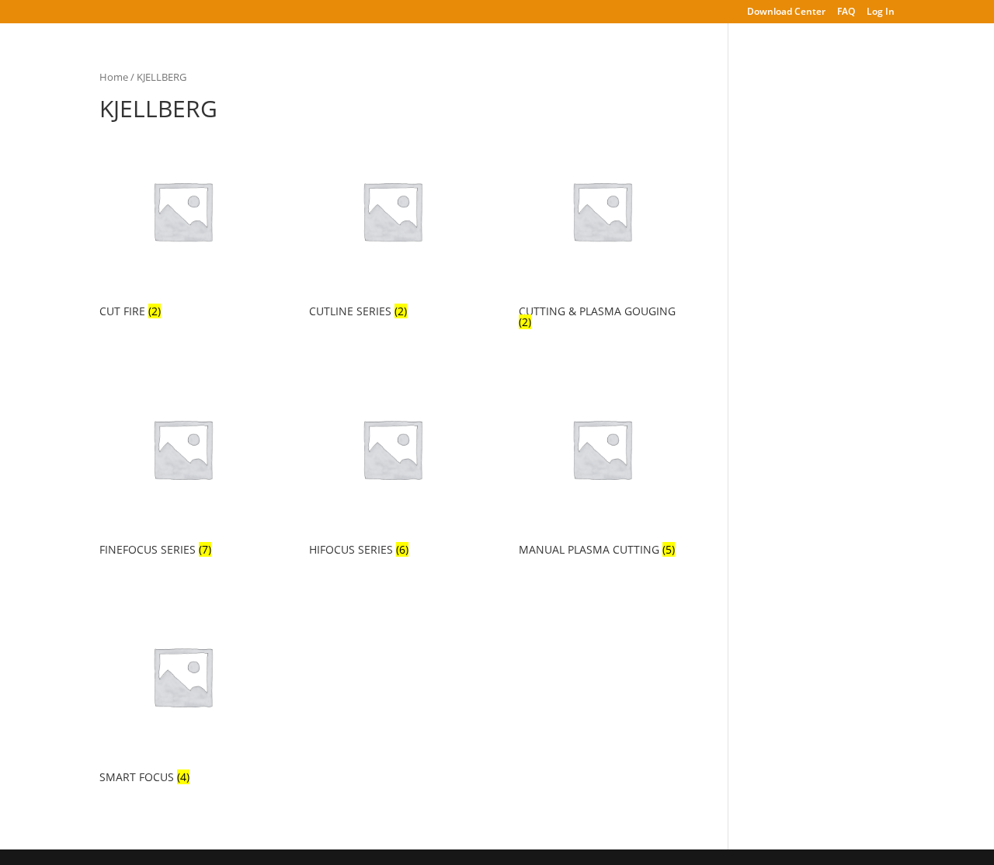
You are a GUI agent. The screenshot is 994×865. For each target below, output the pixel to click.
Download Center (786, 12)
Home (113, 77)
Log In (881, 12)
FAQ (846, 12)
